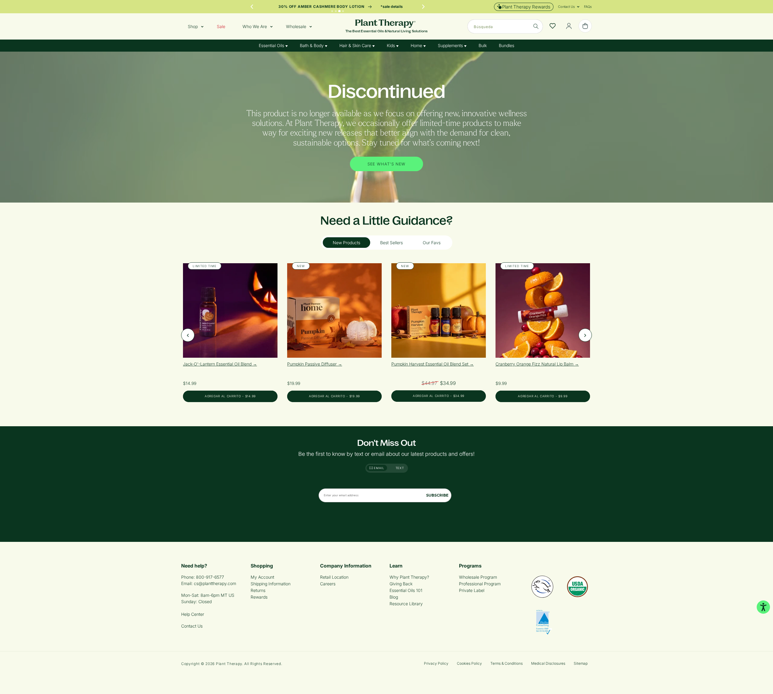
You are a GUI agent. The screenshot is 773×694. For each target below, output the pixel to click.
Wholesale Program (478, 577)
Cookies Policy (469, 663)
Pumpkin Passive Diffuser (312, 363)
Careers (327, 583)
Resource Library (406, 603)
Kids (391, 45)
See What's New (386, 163)
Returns (258, 590)
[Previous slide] (187, 335)
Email (378, 468)
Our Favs (432, 242)
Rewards (259, 597)
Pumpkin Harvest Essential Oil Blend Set (430, 363)
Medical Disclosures (548, 663)
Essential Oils (272, 45)
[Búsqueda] (536, 26)
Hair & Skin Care (355, 45)
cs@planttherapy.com (215, 583)
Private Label (471, 590)
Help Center (192, 614)
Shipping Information (270, 583)
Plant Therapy (229, 663)
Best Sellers (391, 242)
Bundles (506, 45)
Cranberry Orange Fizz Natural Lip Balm (535, 363)
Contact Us (192, 625)
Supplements (451, 45)
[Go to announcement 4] (343, 11)
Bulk (483, 45)
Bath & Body (312, 45)
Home (417, 45)
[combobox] (505, 26)
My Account (262, 577)
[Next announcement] (423, 6)
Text (400, 468)
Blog (394, 597)
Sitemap (581, 663)
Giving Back (401, 583)
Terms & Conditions (506, 663)
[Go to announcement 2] (336, 11)
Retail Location (334, 577)
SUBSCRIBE (437, 495)
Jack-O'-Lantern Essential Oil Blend (218, 363)
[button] (566, 6)
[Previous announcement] (252, 6)
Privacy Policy (436, 663)
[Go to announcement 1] (332, 11)
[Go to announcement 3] (339, 11)
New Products (346, 242)
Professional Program (480, 583)
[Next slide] (585, 335)
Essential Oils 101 (406, 590)
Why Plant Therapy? (409, 577)
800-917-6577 (210, 577)
